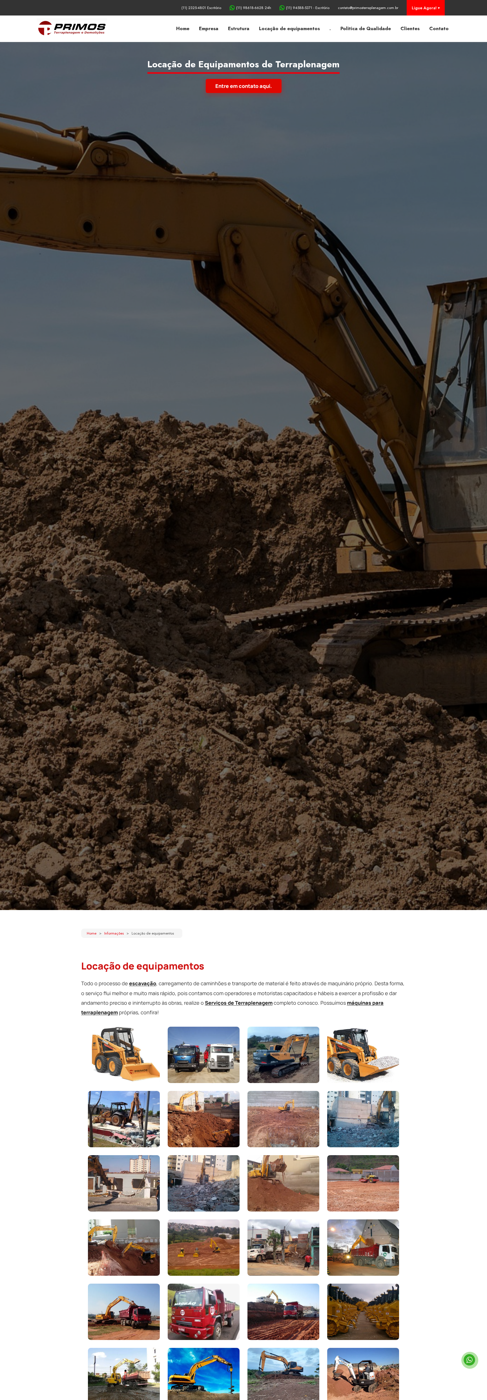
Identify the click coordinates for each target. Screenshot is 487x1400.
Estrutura (238, 28)
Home (182, 28)
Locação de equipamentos (289, 28)
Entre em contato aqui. (243, 86)
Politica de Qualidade (365, 28)
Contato (439, 28)
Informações (114, 933)
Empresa (208, 28)
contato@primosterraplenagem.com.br (368, 8)
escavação (142, 983)
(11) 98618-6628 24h (253, 7)
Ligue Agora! (424, 8)
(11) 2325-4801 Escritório (201, 8)
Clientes (410, 28)
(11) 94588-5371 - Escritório (307, 7)
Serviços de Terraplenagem (239, 1002)
